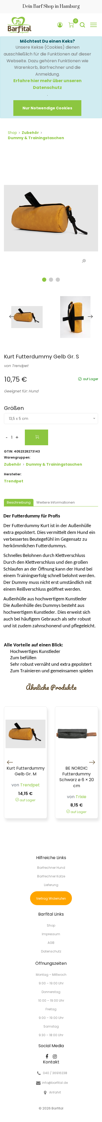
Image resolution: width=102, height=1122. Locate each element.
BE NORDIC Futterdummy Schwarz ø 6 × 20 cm (76, 777)
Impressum (51, 934)
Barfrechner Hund (51, 867)
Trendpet (20, 365)
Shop (12, 132)
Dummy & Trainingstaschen (36, 137)
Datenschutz (51, 951)
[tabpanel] (51, 218)
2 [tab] (51, 280)
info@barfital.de (55, 1083)
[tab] (18, 503)
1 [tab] (44, 280)
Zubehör (30, 132)
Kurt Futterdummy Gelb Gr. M (26, 771)
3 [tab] (58, 280)
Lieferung (51, 885)
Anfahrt (55, 1092)
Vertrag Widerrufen (51, 898)
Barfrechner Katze (51, 876)
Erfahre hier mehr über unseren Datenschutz (47, 84)
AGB (51, 942)
